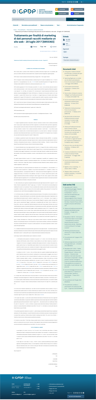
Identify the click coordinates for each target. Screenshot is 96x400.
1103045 (41, 270)
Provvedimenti (21, 30)
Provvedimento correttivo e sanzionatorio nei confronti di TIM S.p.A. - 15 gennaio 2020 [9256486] (73, 286)
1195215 (54, 266)
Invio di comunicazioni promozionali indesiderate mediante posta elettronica (73, 162)
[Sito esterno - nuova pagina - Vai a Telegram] (79, 393)
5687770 (18, 262)
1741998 (22, 264)
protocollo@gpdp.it (17, 394)
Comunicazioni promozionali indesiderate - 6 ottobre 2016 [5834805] (72, 88)
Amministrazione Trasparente (75, 25)
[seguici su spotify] (77, 2)
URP (38, 384)
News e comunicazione (47, 25)
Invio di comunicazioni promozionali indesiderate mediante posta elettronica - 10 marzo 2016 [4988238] (73, 102)
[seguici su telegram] (73, 2)
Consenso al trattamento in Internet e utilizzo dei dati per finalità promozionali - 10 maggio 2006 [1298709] (73, 154)
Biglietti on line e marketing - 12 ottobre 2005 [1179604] (72, 168)
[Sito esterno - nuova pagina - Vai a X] (81, 393)
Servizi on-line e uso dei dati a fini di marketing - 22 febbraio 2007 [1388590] (73, 147)
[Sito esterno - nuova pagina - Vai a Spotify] (83, 393)
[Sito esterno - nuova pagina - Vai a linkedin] (74, 393)
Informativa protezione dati (56, 384)
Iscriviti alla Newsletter (75, 396)
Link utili (51, 393)
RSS (38, 388)
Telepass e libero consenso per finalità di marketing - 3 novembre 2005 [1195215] (73, 173)
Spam (65, 52)
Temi (58, 25)
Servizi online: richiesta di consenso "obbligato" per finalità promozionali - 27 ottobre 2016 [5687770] (73, 95)
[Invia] (75, 19)
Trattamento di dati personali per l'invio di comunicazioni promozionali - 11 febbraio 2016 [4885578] (73, 110)
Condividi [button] (54, 46)
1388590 (39, 264)
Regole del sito (53, 388)
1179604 (40, 266)
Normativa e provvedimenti (29, 25)
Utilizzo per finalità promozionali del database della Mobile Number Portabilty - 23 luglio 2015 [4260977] (73, 211)
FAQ (38, 386)
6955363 (68, 41)
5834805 (42, 294)
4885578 (50, 262)
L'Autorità (15, 25)
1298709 (27, 266)
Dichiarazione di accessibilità (56, 386)
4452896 (30, 272)
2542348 (33, 81)
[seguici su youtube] (71, 2)
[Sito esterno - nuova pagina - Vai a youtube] (77, 393)
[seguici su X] (75, 2)
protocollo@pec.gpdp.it (30, 394)
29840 (44, 83)
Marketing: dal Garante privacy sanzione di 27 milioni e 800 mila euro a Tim (73, 232)
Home (15, 30)
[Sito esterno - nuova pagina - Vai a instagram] (76, 393)
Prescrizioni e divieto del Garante (35, 30)
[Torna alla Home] (32, 11)
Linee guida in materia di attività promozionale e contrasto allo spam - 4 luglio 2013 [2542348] (73, 73)
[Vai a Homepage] (22, 379)
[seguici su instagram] (69, 2)
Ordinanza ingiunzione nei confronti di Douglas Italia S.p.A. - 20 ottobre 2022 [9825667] (73, 244)
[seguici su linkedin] (68, 2)
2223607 (55, 270)
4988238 (34, 262)
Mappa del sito (53, 391)
